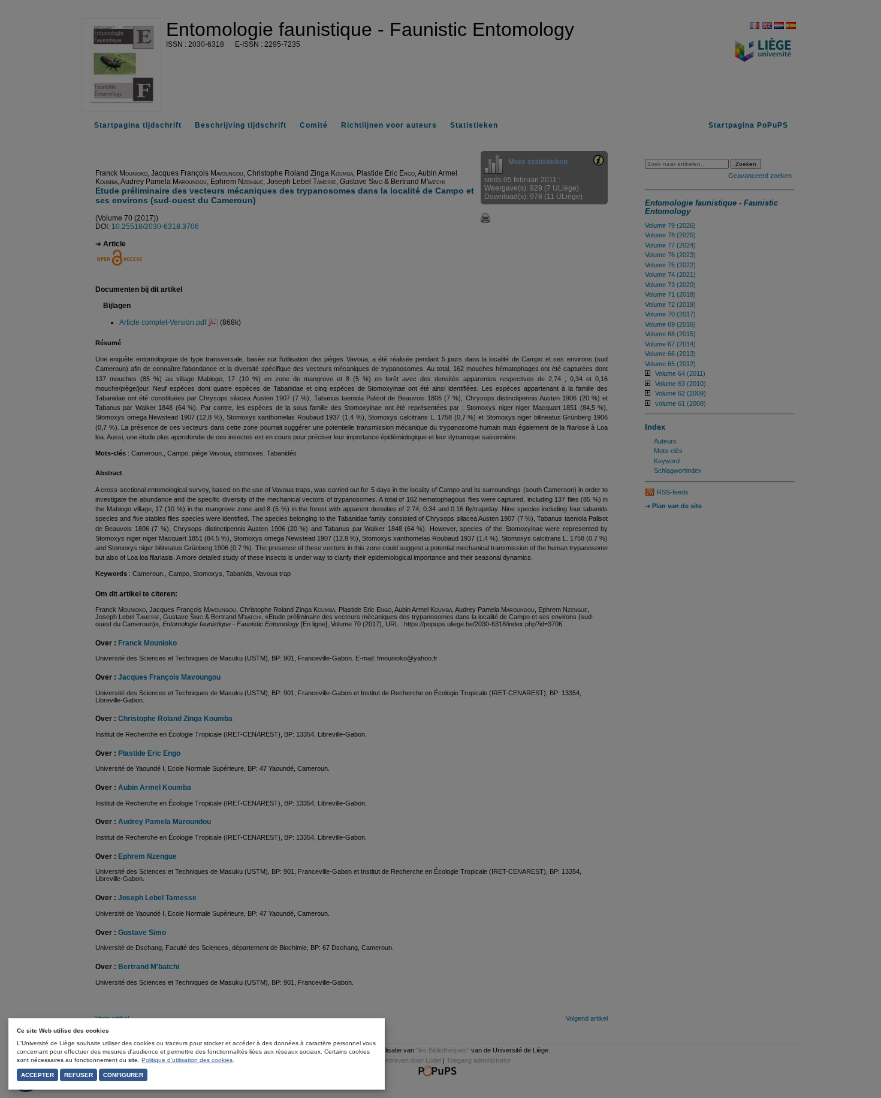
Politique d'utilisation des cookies (187, 1060)
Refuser (78, 1075)
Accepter (37, 1075)
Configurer (123, 1075)
